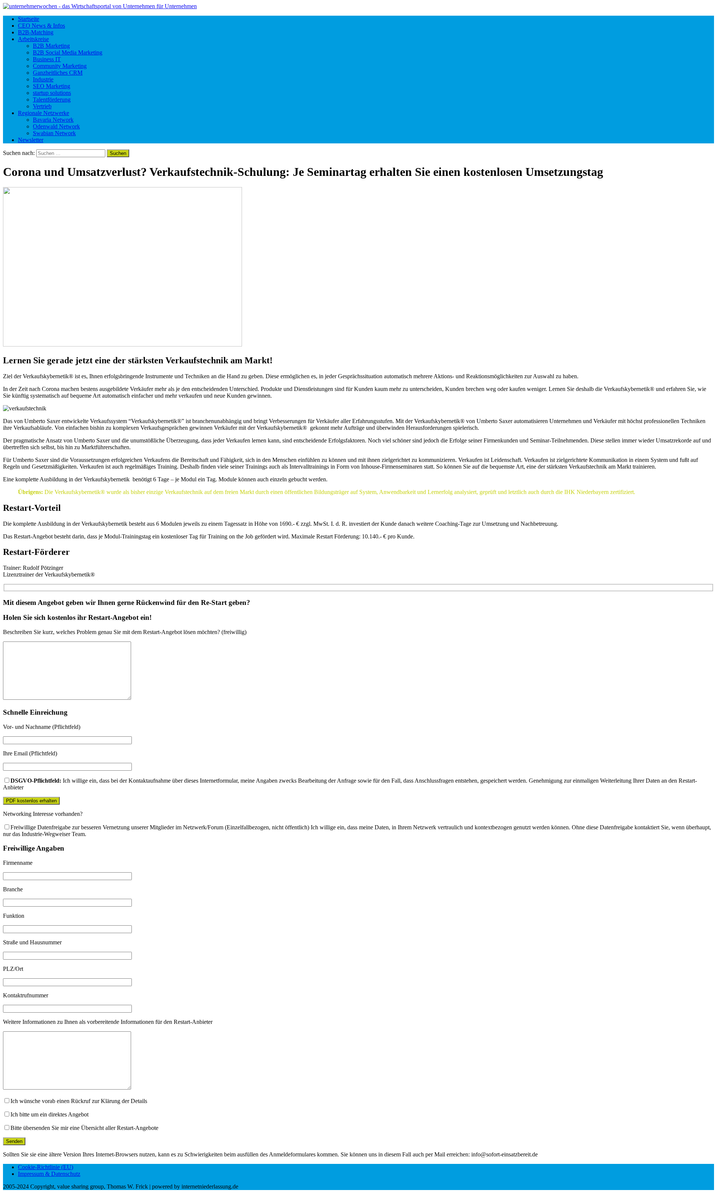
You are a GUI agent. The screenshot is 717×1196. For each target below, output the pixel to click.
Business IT (47, 59)
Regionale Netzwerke (43, 113)
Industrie (43, 79)
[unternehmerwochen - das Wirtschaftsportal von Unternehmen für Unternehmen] (358, 6)
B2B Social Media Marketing (67, 52)
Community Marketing (60, 66)
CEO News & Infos (41, 25)
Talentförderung (52, 99)
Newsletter (30, 140)
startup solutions (52, 93)
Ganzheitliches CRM (58, 72)
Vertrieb (42, 106)
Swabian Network (54, 133)
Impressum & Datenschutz (49, 1174)
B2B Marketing (51, 46)
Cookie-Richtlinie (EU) (45, 1167)
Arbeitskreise (33, 39)
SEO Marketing (51, 86)
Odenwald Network (56, 126)
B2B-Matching (35, 32)
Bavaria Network (53, 120)
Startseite (28, 19)
